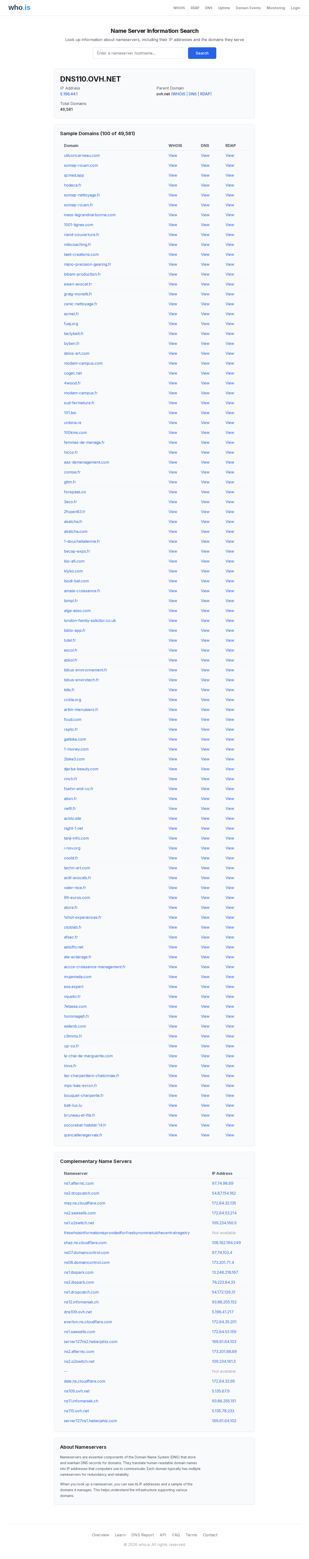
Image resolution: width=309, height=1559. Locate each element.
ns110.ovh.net (76, 1410)
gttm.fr (70, 482)
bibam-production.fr (82, 274)
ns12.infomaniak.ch (81, 1302)
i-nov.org (72, 848)
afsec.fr (71, 937)
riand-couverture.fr (81, 234)
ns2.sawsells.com (80, 1213)
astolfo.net (73, 947)
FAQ (176, 1534)
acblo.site (72, 818)
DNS (208, 8)
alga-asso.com (77, 610)
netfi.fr (70, 808)
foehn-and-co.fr (79, 788)
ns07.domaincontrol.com (86, 1252)
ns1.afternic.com (79, 1183)
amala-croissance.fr (82, 590)
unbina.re (72, 422)
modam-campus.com (83, 363)
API (163, 1534)
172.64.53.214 (224, 1213)
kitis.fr (69, 689)
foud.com (72, 719)
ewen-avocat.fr (78, 284)
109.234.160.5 (224, 1222)
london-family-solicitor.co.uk (90, 620)
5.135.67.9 (221, 1391)
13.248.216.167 (225, 1272)
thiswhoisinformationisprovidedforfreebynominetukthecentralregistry (127, 1232)
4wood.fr (72, 383)
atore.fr (71, 907)
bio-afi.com (74, 561)
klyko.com (73, 571)
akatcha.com (75, 531)
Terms (191, 1534)
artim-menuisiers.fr (81, 709)
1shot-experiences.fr (83, 917)
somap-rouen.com (81, 165)
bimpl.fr (71, 600)
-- (65, 1371)
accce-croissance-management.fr (95, 966)
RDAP (195, 8)
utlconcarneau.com (82, 155)
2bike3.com (74, 759)
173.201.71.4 (223, 1262)
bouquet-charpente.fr (84, 1095)
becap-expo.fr (77, 551)
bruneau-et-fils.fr (79, 1115)
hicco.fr (71, 452)
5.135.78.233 (223, 1410)
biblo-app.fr (75, 630)
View (173, 155)
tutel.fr (70, 640)
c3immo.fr (73, 1036)
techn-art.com (77, 867)
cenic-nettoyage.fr (81, 303)
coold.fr (71, 858)
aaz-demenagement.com (86, 462)
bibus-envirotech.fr (81, 679)
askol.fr (71, 660)
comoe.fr (72, 472)
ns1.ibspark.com (78, 1272)
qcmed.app (74, 175)
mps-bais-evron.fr (80, 1085)
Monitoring (276, 8)
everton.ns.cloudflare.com (88, 1321)
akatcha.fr (73, 521)
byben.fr (72, 343)
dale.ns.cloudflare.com (84, 1381)
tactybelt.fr (74, 333)
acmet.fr (71, 313)
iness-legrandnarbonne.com (90, 214)
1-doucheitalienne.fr (82, 541)
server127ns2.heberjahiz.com (90, 1341)
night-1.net (73, 828)
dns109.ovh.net (78, 1311)
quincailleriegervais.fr (83, 1135)
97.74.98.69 (222, 1183)
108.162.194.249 (226, 1242)
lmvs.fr (70, 1065)
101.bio (70, 412)
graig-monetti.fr (78, 294)
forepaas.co (75, 491)
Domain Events (248, 8)
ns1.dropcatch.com (81, 1292)
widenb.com (75, 1026)
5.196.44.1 (68, 93)
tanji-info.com (76, 838)
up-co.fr (71, 1046)
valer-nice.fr (75, 887)
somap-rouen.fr (78, 204)
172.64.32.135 (224, 1203)
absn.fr (70, 798)
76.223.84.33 (223, 1282)
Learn (120, 1534)
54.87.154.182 (224, 1193)
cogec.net (73, 373)
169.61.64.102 (224, 1420)
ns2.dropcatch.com (81, 1193)
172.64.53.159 (224, 1331)
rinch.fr (70, 778)
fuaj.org (71, 323)
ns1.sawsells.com (79, 1331)
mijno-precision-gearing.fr (87, 264)
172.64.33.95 (223, 1381)
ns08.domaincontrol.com (87, 1262)
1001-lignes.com (78, 224)
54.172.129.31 (223, 1292)
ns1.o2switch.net (79, 1222)
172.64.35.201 (224, 1321)
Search (202, 53)
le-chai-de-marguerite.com (88, 1055)
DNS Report (142, 1534)
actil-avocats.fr (77, 877)
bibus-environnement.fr (85, 670)
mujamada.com (77, 976)
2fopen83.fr (75, 511)
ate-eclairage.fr (78, 956)
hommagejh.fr (76, 1016)
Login (295, 8)
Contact (210, 1534)
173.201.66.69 (224, 1351)
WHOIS (179, 8)
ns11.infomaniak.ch (81, 1401)
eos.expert (73, 986)
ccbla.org (72, 699)
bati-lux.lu (73, 1105)
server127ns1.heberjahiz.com (90, 1420)
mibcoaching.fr (77, 244)
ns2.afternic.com (79, 1351)
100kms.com (75, 432)
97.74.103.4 (222, 1252)
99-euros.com (77, 897)
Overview (100, 1534)
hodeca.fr (73, 185)
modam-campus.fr (81, 392)
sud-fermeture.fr (79, 402)
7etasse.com (75, 1006)
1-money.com (76, 749)
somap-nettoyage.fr (82, 195)
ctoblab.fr (73, 927)
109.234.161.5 (224, 1361)
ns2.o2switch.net (79, 1361)
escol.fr (71, 650)
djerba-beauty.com (81, 768)
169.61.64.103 (224, 1341)
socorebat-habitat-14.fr (85, 1125)
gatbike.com (75, 739)
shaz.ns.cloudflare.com (85, 1242)
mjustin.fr (72, 996)
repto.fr (71, 729)
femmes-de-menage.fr (84, 442)
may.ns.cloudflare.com (84, 1203)
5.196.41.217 (223, 1311)
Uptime (224, 8)
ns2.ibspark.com (79, 1282)
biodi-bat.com (76, 580)
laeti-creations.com (81, 254)
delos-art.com (76, 353)
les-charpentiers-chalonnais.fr (91, 1075)
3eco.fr (70, 501)
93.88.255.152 (224, 1302)
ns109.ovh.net (77, 1391)
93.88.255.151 (224, 1401)
